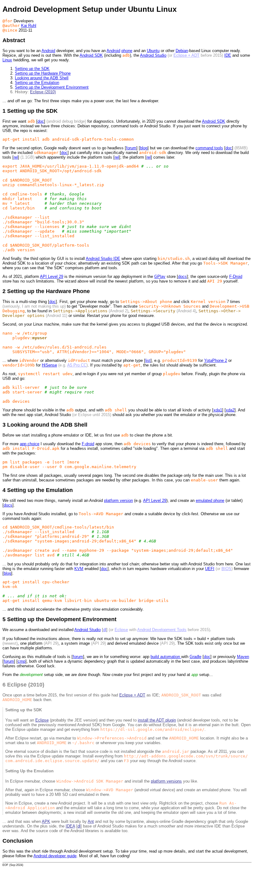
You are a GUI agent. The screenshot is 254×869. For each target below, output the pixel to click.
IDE (227, 55)
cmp (21, 661)
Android (48, 50)
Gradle (195, 656)
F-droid (88, 443)
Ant (91, 821)
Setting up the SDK (32, 68)
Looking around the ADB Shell (41, 78)
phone (126, 50)
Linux (7, 60)
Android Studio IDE (103, 258)
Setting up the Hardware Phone (43, 73)
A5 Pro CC (76, 365)
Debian (182, 50)
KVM (78, 568)
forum (131, 148)
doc (40, 121)
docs (182, 276)
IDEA (70, 826)
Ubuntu (153, 50)
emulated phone (210, 500)
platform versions (166, 781)
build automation (166, 656)
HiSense (49, 365)
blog (143, 148)
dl (104, 629)
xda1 (217, 410)
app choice (29, 443)
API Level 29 (51, 276)
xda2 (230, 410)
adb (31, 121)
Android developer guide (55, 856)
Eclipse (121, 629)
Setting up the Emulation (37, 82)
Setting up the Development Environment (52, 87)
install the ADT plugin (157, 720)
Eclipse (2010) (43, 92)
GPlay (159, 276)
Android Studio (153, 55)
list (148, 360)
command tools (209, 148)
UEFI (209, 568)
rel (16, 157)
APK (46, 821)
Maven (243, 656)
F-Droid (235, 276)
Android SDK (91, 55)
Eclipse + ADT (186, 55)
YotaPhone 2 (215, 360)
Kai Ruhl (28, 25)
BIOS (226, 568)
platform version (118, 500)
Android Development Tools (161, 629)
